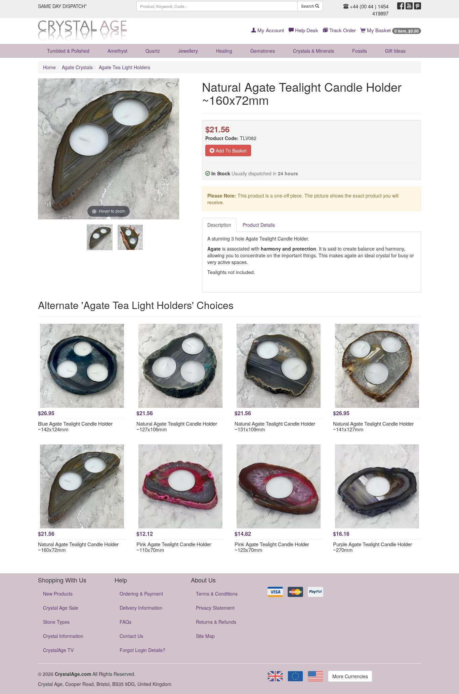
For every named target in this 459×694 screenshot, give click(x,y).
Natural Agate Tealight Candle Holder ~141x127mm (373, 426)
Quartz (152, 50)
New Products (58, 593)
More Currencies (350, 676)
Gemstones (262, 50)
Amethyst (117, 50)
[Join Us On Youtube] (409, 6)
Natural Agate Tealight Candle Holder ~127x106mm (176, 426)
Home (49, 67)
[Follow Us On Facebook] (400, 6)
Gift (395, 50)
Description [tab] (219, 224)
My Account (270, 30)
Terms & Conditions (217, 593)
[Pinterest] (417, 6)
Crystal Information (63, 636)
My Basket (392, 30)
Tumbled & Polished (68, 50)
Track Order (342, 30)
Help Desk (306, 30)
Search (308, 6)
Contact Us (131, 636)
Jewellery (188, 50)
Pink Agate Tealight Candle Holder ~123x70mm (272, 546)
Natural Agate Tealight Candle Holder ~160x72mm (78, 546)
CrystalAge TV (58, 650)
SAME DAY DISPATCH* (62, 6)
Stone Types (56, 621)
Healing (224, 50)
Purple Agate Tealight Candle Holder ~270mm (372, 546)
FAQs (125, 621)
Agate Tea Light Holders (124, 67)
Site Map (205, 636)
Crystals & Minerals (313, 50)
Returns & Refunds (216, 621)
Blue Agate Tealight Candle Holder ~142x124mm (75, 426)
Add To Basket (230, 150)
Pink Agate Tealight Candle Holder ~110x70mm (173, 546)
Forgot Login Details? (142, 650)
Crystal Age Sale (60, 607)
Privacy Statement (215, 607)
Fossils (359, 50)
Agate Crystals (77, 67)
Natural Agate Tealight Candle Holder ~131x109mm (275, 426)
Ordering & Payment (141, 593)
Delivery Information (141, 607)
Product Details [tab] (259, 224)
